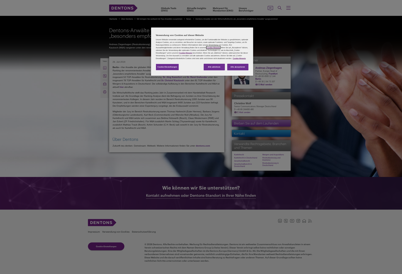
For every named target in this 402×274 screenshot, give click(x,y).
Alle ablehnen (214, 67)
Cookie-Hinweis (213, 48)
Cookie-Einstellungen (167, 67)
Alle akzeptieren (238, 67)
